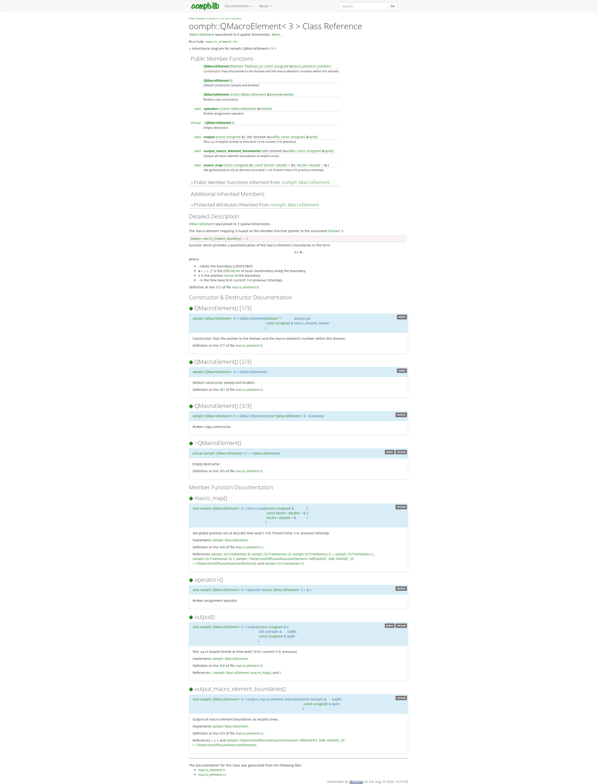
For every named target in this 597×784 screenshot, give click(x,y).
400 (222, 665)
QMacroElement (201, 34)
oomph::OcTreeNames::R (212, 558)
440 (222, 547)
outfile (274, 137)
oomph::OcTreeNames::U (284, 563)
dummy (275, 94)
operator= (212, 108)
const (268, 66)
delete (289, 94)
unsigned (281, 66)
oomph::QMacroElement (212, 318)
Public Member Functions (203, 18)
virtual (196, 122)
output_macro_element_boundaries (232, 151)
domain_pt (254, 66)
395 (222, 471)
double (281, 165)
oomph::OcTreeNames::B (230, 554)
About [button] (264, 6)
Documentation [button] (237, 6)
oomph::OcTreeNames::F (311, 554)
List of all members (230, 18)
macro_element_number (311, 66)
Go (392, 6)
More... (277, 34)
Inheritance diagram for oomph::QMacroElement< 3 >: (234, 48)
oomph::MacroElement (305, 182)
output (209, 137)
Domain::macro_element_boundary (215, 238)
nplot (312, 137)
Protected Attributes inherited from (256, 205)
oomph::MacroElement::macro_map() (242, 672)
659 (222, 733)
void (197, 108)
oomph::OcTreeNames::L (354, 554)
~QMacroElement (217, 122)
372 (218, 287)
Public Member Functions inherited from (261, 182)
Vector (269, 165)
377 (222, 345)
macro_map (213, 165)
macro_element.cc (250, 547)
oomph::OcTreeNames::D (271, 554)
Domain (237, 66)
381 (222, 389)
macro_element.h (222, 41)
